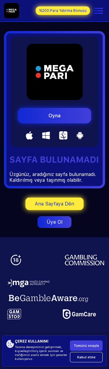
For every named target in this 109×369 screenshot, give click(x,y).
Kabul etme (86, 357)
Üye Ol (54, 222)
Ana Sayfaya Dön (54, 204)
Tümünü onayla (86, 346)
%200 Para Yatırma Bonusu (63, 11)
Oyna (54, 116)
